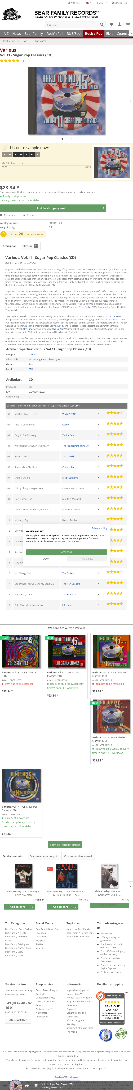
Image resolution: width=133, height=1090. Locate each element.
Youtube (40, 948)
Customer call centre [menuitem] (111, 972)
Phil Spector (30, 328)
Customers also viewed (78, 856)
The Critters (86, 307)
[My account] (119, 24)
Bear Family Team (14, 955)
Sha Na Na (57, 328)
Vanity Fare (68, 435)
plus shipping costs (21, 192)
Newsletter (41, 1012)
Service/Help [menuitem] (121, 2)
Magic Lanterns (70, 477)
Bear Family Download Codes (16, 938)
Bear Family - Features (77, 936)
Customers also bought (43, 856)
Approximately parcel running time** (77, 992)
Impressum (42, 1016)
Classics (20, 291)
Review (30, 246)
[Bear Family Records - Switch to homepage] (11, 14)
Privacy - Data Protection (79, 997)
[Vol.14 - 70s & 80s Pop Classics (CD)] (21, 785)
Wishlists (74, 2)
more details (107, 905)
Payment (71, 1009)
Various (8, 50)
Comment (32, 215)
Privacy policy (99, 528)
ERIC (31, 369)
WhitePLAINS (69, 414)
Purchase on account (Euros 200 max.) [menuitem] (111, 946)
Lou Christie (114, 316)
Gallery (54, 294)
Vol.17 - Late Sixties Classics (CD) (63, 674)
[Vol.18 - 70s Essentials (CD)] (21, 651)
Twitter (39, 944)
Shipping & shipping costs (79, 1027)
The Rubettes (69, 594)
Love (82, 297)
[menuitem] (75, 24)
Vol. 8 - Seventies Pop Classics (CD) (109, 674)
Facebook (41, 932)
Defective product (45, 1001)
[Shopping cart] (128, 24)
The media (71, 1031)
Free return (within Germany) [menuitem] (110, 960)
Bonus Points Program (47, 990)
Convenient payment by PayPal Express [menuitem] (112, 966)
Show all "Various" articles (65, 844)
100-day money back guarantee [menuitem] (111, 939)
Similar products (13, 856)
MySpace (40, 940)
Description (9, 246)
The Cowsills (68, 456)
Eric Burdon (119, 297)
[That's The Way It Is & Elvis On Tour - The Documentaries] (66, 876)
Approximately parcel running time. (66, 1064)
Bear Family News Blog (47, 929)
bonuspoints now (34, 234)
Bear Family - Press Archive (19, 929)
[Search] (101, 24)
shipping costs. (35, 1051)
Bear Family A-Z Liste (15, 932)
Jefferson (67, 605)
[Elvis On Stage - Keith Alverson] (23, 876)
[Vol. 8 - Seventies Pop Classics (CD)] (111, 651)
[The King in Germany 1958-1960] (109, 876)
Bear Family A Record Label (80, 932)
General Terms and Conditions (76, 1014)
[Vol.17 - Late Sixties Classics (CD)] (66, 651)
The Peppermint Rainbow (75, 445)
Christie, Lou (68, 467)
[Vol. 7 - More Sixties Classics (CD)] (111, 716)
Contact (40, 994)
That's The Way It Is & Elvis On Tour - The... (66, 893)
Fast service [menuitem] (106, 933)
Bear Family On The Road (18, 948)
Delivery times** (44, 1009)
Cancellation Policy (45, 997)
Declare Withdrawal (66, 1077)
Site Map (71, 1024)
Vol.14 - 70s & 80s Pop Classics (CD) (20, 808)
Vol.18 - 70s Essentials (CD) (20, 674)
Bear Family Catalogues (17, 944)
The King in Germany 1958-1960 (109, 893)
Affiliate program (75, 1020)
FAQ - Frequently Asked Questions (78, 1003)
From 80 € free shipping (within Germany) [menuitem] (112, 953)
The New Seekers (71, 583)
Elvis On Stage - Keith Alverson (23, 893)
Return (39, 1005)
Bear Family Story (14, 951)
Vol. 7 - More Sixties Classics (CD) (108, 739)
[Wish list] (111, 24)
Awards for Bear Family (78, 929)
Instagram (41, 936)
